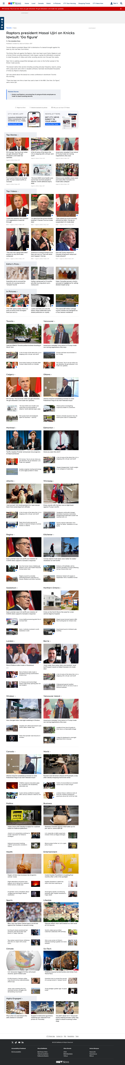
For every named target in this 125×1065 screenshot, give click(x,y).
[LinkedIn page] (23, 1042)
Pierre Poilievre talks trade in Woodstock (20, 665)
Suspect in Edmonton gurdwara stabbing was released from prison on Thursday (42, 1017)
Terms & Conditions (43, 1053)
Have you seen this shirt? (51, 452)
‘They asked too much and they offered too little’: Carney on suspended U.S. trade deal (66, 220)
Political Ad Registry (43, 1056)
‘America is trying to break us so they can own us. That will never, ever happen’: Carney (42, 254)
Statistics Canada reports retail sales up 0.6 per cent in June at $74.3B (60, 827)
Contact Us (59, 1036)
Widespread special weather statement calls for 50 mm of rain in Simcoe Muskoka (67, 686)
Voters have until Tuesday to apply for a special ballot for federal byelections (24, 827)
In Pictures (57, 3)
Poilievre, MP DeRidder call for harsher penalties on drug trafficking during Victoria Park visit (67, 567)
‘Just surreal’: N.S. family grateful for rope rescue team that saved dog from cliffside (23, 506)
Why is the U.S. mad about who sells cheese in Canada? (16, 1016)
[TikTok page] (16, 1042)
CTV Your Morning (69, 3)
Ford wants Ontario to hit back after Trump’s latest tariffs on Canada (16, 179)
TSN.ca (66, 1056)
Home (27, 3)
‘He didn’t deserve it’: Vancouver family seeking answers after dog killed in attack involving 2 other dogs (67, 1018)
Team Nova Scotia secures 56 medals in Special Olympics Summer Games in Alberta (30, 524)
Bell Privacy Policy (43, 1051)
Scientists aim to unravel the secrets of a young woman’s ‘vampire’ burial (16, 283)
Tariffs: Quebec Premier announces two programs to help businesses (23, 453)
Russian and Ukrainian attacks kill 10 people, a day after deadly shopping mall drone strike (60, 776)
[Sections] (3, 3)
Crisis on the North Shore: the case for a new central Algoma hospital (58, 613)
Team (77, 1036)
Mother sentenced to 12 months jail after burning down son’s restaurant (41, 283)
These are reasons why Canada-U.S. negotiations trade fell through (17, 220)
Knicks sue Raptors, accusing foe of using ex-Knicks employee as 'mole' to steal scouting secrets (34, 95)
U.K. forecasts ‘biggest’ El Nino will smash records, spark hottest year (22, 973)
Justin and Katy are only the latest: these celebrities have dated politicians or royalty (41, 310)
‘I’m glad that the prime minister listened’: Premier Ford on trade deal (42, 220)
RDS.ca (92, 1056)
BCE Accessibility (16, 1051)
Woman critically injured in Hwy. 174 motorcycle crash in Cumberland (66, 416)
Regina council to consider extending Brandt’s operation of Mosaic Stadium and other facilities (29, 577)
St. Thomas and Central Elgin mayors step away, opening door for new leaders (30, 683)
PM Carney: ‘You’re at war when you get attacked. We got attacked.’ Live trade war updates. (17, 154)
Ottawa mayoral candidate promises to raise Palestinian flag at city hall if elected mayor (58, 399)
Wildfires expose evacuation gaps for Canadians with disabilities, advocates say (29, 784)
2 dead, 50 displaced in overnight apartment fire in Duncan (66, 738)
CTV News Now (98, 3)
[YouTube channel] (19, 1042)
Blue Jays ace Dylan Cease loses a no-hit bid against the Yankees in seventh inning (23, 924)
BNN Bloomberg (68, 1053)
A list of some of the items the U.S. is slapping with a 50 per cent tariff (42, 154)
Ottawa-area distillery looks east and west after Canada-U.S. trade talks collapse (67, 179)
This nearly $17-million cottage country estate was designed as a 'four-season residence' (67, 310)
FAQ (65, 1036)
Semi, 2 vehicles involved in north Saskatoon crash (29, 630)
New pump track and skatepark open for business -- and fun (28, 416)
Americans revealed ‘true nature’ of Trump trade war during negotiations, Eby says (67, 154)
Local (33, 3)
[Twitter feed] (12, 1042)
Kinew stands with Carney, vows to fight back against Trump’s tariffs (58, 506)
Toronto (9, 28)
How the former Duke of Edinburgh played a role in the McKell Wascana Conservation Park (30, 567)
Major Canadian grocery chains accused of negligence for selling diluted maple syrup (67, 283)
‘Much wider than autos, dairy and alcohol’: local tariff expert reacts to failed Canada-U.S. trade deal (59, 667)
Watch (48, 3)
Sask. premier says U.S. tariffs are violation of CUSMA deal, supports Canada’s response (21, 559)
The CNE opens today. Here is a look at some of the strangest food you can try (17, 310)
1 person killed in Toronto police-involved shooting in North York (23, 346)
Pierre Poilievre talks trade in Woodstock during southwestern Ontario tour (29, 673)
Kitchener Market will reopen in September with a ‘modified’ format (66, 576)
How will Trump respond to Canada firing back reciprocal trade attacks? (66, 254)
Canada (41, 3)
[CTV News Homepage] (14, 3)
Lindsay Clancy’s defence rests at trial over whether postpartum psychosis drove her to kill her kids (66, 794)
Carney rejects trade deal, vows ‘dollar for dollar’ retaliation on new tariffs (67, 524)
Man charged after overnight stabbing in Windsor (23, 720)
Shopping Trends (84, 3)
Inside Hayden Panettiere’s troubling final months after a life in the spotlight (59, 876)
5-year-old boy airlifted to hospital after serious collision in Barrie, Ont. (30, 793)
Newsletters (71, 1036)
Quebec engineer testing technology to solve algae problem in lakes (30, 469)
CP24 (65, 1051)
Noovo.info (93, 1051)
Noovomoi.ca (93, 1053)
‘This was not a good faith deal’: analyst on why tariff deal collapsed (17, 254)
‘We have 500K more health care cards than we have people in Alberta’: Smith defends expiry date (42, 180)
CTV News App (50, 1036)
